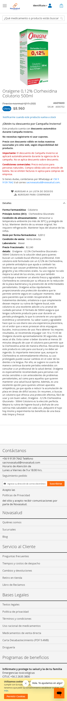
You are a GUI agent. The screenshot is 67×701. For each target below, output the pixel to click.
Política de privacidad (15, 611)
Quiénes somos (11, 522)
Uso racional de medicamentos (21, 626)
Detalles (6, 203)
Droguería (8, 647)
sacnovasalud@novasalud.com (43, 182)
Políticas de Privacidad (16, 495)
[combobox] (33, 18)
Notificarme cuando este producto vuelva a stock (29, 117)
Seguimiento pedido (14, 475)
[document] (34, 689)
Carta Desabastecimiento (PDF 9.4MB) (25, 640)
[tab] (33, 203)
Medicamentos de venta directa (21, 633)
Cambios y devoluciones (17, 570)
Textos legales (11, 604)
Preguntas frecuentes (15, 556)
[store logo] (15, 6)
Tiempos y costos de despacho (21, 563)
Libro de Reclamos (13, 585)
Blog (5, 536)
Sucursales (9, 529)
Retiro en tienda (12, 578)
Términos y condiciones (16, 618)
